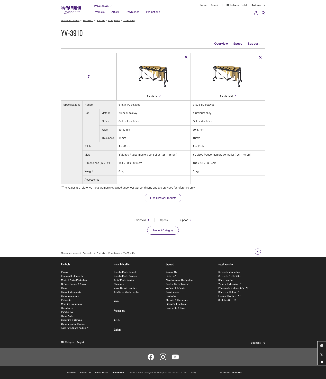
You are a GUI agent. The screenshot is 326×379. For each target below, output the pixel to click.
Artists (115, 12)
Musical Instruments (70, 20)
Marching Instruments (72, 303)
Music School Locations (125, 287)
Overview (221, 43)
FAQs (168, 276)
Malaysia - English (238, 4)
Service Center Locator (177, 284)
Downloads (132, 12)
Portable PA (67, 311)
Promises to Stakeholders (231, 287)
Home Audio (67, 316)
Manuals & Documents (177, 300)
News (116, 301)
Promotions (153, 12)
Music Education (122, 264)
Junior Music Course (124, 279)
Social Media (172, 292)
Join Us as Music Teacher (126, 292)
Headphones (67, 308)
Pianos (64, 272)
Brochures (171, 295)
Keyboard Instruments (72, 276)
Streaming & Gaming (71, 319)
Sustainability (225, 300)
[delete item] (186, 57)
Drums (64, 287)
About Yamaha (225, 264)
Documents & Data (175, 308)
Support (214, 4)
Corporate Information (229, 272)
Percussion (101, 6)
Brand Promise (225, 279)
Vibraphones (114, 20)
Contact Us (171, 272)
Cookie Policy (117, 372)
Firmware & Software (176, 303)
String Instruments (70, 295)
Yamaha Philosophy (228, 284)
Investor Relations (227, 295)
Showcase (119, 284)
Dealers (203, 4)
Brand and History (227, 292)
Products (99, 12)
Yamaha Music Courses (125, 276)
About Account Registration (179, 279)
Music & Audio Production (74, 279)
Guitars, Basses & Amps (73, 284)
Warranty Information (176, 287)
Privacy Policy (101, 372)
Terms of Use (85, 372)
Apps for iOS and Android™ (74, 327)
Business (256, 4)
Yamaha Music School (125, 272)
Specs (237, 43)
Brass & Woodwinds (71, 292)
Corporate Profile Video (229, 276)
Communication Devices (73, 323)
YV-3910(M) (129, 20)
